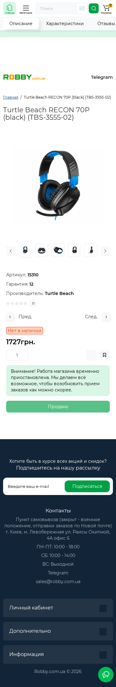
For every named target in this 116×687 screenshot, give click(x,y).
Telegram (102, 77)
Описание (20, 23)
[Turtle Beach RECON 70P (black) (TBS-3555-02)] (58, 186)
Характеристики (65, 23)
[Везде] (82, 8)
